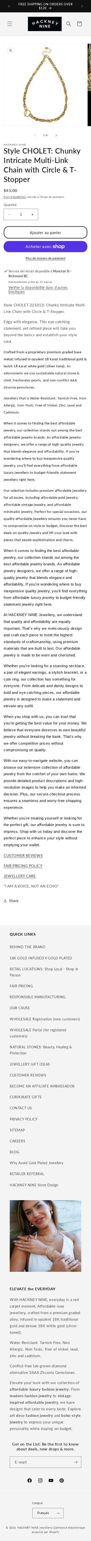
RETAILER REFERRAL (27, 1174)
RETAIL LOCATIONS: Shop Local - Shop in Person (44, 972)
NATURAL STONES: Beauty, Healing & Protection (41, 1050)
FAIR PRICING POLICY (23, 865)
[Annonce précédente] (9, 6)
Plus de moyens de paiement (45, 258)
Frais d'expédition (15, 196)
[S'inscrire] (75, 1462)
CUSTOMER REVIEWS (23, 855)
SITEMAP (17, 1130)
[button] (9, 23)
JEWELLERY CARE (20, 876)
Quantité (10, 205)
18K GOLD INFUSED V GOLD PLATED (41, 958)
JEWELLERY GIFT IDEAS (30, 1064)
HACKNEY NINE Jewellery (34, 1527)
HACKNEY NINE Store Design (34, 1185)
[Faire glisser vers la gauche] (35, 135)
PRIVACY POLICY (24, 1119)
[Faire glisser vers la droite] (56, 135)
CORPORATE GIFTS (26, 1097)
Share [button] (13, 901)
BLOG (14, 1152)
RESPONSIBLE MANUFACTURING (38, 997)
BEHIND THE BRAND (28, 947)
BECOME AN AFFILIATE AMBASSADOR (42, 1086)
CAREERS (17, 1141)
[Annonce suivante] (82, 6)
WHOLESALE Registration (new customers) (45, 1019)
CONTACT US (21, 1108)
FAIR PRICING (21, 986)
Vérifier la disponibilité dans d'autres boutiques (37, 289)
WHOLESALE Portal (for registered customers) (38, 1033)
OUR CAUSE (20, 1008)
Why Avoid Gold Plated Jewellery (37, 1163)
